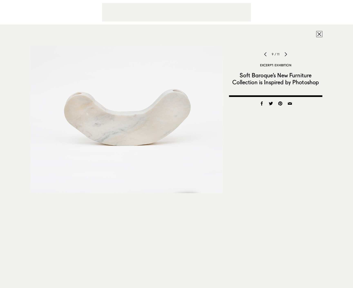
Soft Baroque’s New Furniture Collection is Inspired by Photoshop (275, 79)
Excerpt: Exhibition (275, 65)
